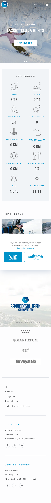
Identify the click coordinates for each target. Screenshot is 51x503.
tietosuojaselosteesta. (25, 248)
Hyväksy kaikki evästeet (13, 257)
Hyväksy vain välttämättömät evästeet (35, 257)
